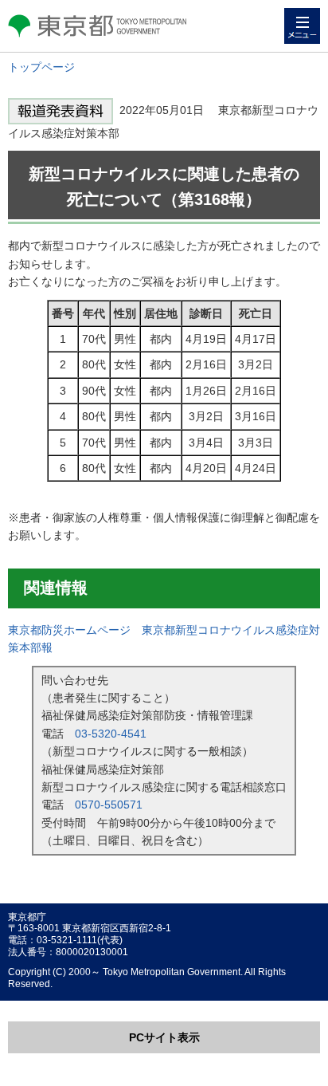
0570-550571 (109, 804)
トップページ (41, 67)
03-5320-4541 (110, 733)
